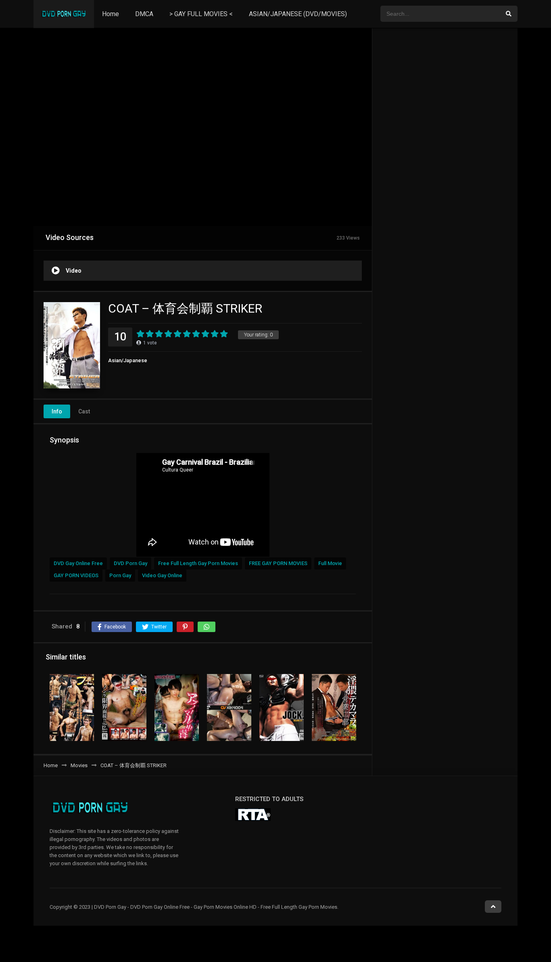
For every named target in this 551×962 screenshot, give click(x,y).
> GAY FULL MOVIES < (201, 14)
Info (57, 411)
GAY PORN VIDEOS (76, 575)
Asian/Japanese (127, 360)
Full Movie (330, 563)
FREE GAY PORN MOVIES (278, 563)
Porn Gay (120, 575)
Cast (84, 411)
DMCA (144, 14)
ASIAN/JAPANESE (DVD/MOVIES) (298, 14)
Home (110, 14)
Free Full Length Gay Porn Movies (198, 563)
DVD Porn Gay (130, 563)
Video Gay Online (162, 575)
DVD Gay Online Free (78, 563)
